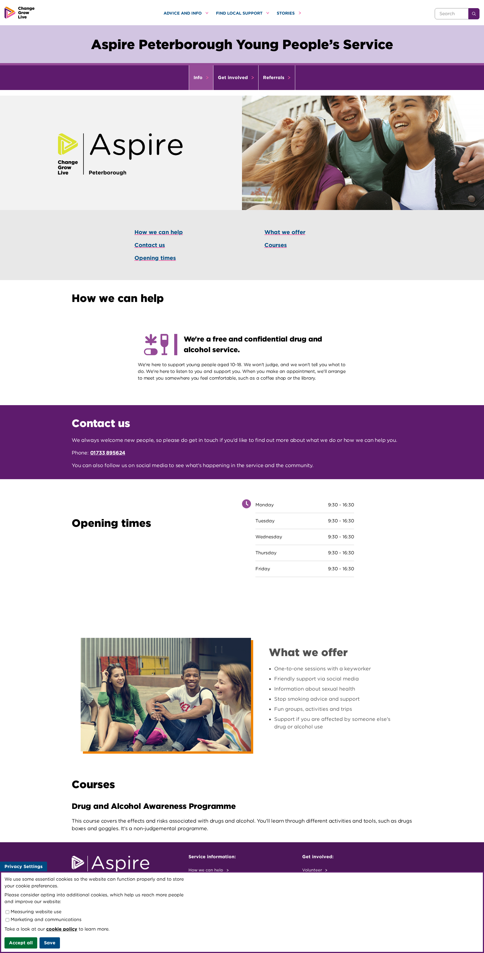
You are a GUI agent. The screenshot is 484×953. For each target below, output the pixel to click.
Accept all (21, 942)
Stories (286, 13)
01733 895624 (107, 453)
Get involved (233, 77)
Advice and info (183, 13)
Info (199, 77)
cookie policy (61, 929)
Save (49, 942)
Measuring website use (35, 911)
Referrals (274, 77)
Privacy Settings (23, 866)
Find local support (240, 13)
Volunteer (312, 869)
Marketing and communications (45, 919)
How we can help (206, 869)
